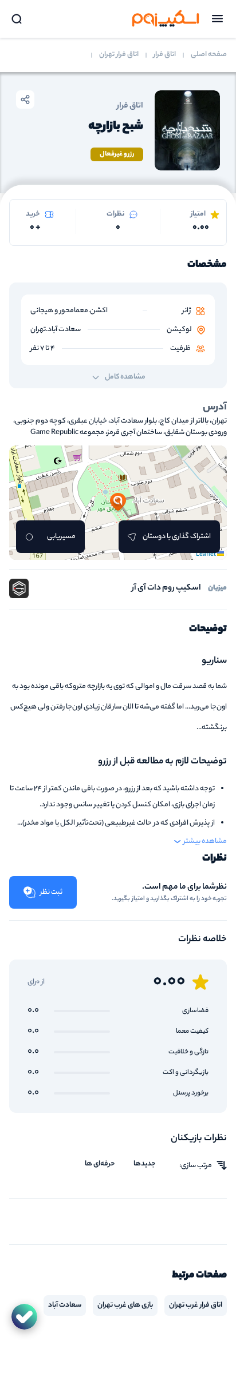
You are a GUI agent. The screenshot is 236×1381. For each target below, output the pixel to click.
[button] (118, 502)
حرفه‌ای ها (100, 1164)
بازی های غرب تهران (125, 1305)
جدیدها (144, 1164)
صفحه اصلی (209, 55)
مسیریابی (61, 537)
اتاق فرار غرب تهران (195, 1305)
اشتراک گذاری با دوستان (177, 537)
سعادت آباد (64, 1305)
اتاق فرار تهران (119, 55)
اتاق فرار (165, 55)
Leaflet (206, 555)
